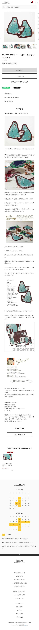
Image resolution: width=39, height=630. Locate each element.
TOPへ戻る (19, 555)
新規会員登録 (19, 607)
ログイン (19, 610)
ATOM (21, 598)
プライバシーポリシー (19, 586)
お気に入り (20, 76)
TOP (4, 7)
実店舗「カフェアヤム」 (19, 591)
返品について (8, 93)
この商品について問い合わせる (19, 82)
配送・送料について (19, 573)
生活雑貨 (17, 7)
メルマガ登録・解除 (19, 595)
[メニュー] (36, 2)
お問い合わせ (19, 617)
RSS (17, 598)
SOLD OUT (19, 70)
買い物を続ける (9, 101)
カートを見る (19, 613)
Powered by (14, 625)
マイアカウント (19, 603)
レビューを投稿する (19, 434)
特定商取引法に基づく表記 (12, 97)
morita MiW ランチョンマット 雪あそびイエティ (7, 465)
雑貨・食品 (10, 7)
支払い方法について (19, 579)
